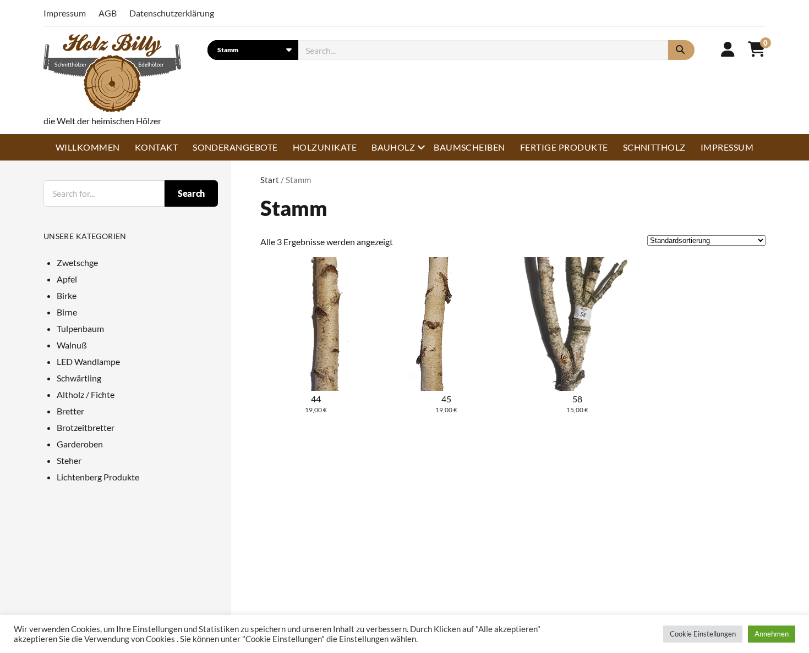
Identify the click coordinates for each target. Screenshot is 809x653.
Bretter (70, 411)
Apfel (67, 279)
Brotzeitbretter (85, 427)
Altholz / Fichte (85, 394)
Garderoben (80, 444)
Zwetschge (77, 262)
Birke (66, 295)
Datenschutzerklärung (171, 13)
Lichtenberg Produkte (98, 477)
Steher (69, 460)
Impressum (64, 13)
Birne (67, 312)
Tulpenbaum (80, 328)
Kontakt (156, 147)
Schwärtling (79, 378)
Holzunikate (325, 147)
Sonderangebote (235, 147)
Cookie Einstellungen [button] (703, 633)
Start (269, 180)
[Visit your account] (728, 49)
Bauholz (393, 147)
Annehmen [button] (772, 633)
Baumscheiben (469, 147)
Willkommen (88, 147)
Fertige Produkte (564, 147)
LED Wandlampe (88, 361)
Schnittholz (654, 147)
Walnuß (72, 345)
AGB (108, 13)
